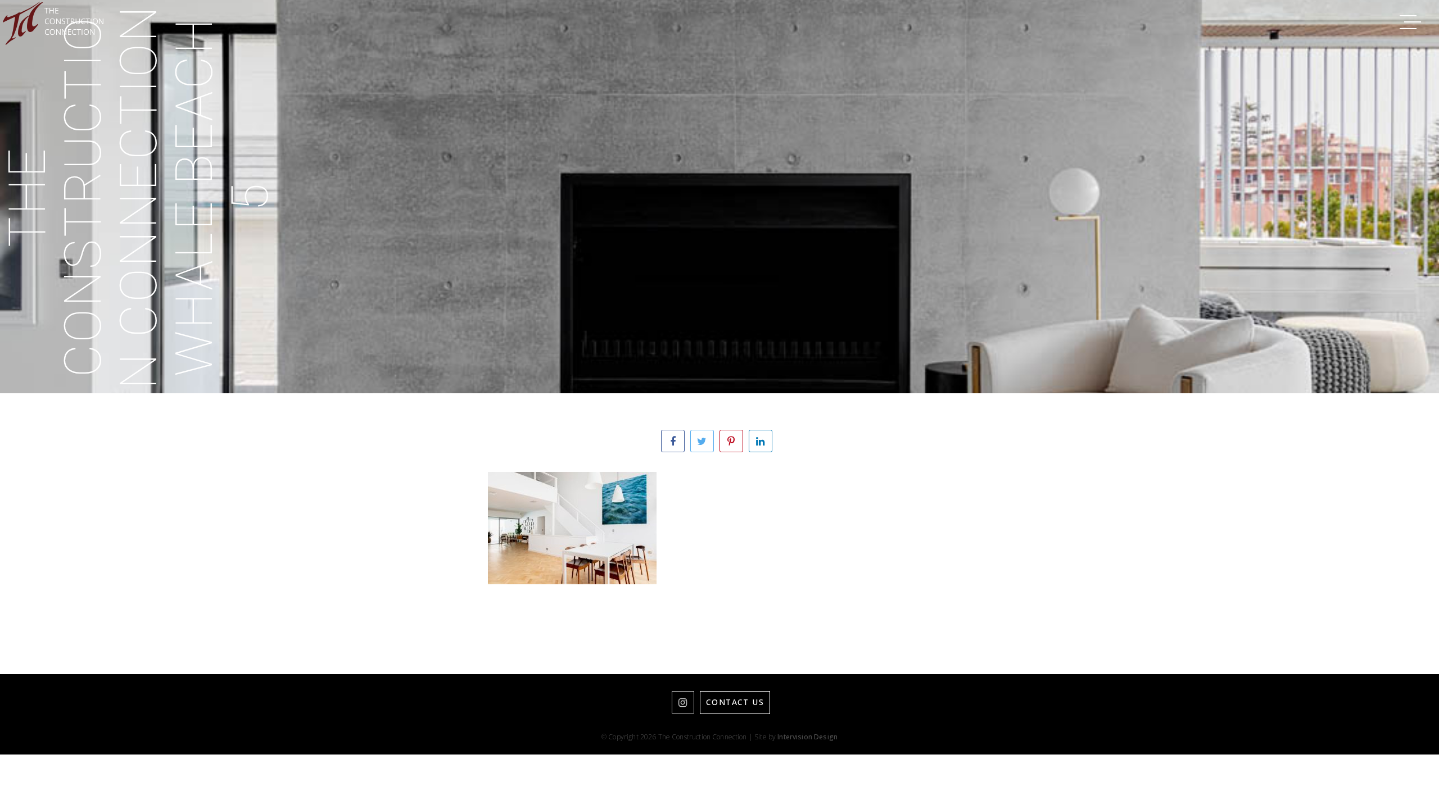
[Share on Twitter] (702, 441)
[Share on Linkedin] (760, 441)
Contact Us (735, 702)
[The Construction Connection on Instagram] (683, 702)
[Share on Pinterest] (731, 441)
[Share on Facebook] (673, 441)
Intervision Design (807, 737)
